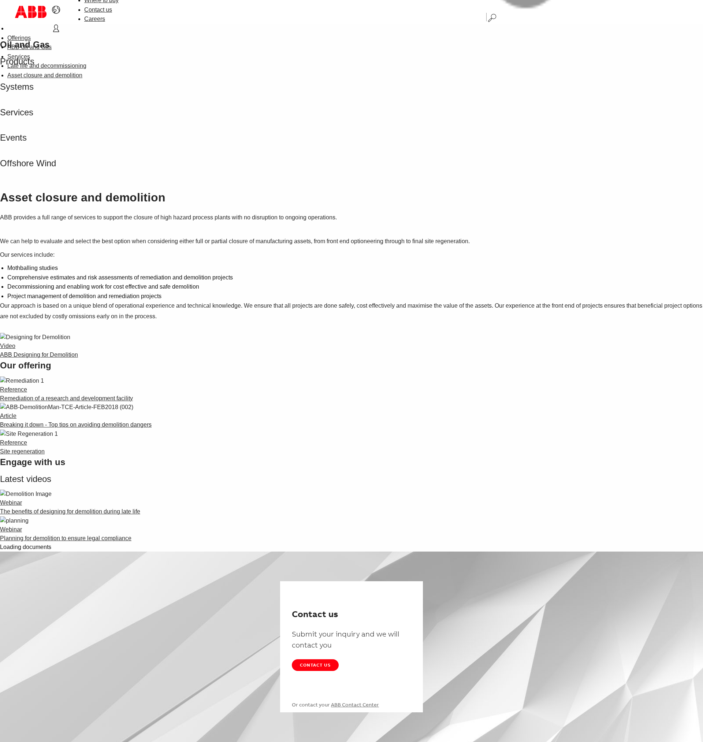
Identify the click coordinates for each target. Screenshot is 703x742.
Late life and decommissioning (46, 66)
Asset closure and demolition (44, 75)
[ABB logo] (31, 12)
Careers (94, 19)
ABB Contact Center (355, 704)
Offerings (19, 38)
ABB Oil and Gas (29, 47)
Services (18, 56)
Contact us (98, 10)
